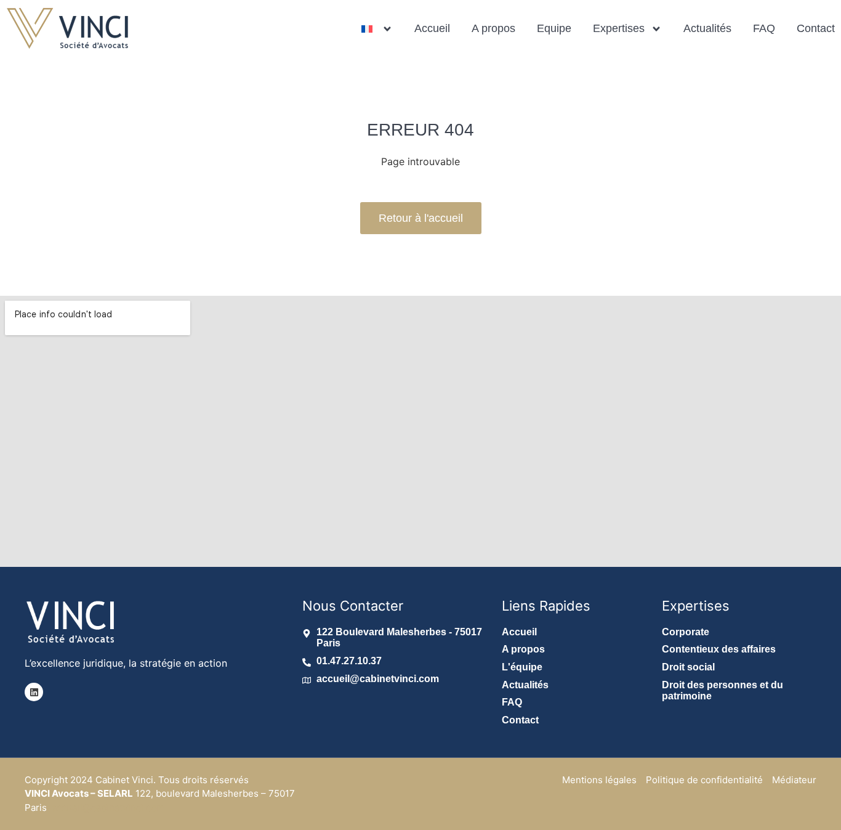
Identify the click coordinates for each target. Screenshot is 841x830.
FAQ (764, 28)
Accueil (432, 28)
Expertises (619, 28)
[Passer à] (377, 28)
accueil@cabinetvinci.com (108, 807)
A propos (493, 28)
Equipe (554, 28)
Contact (816, 28)
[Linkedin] (34, 692)
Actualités (707, 28)
